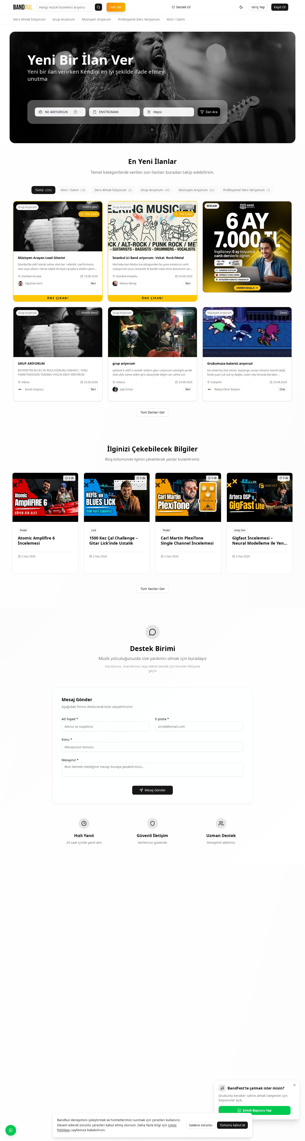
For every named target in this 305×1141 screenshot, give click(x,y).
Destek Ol (183, 7)
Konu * (67, 739)
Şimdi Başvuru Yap (257, 1110)
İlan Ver (116, 7)
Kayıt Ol (280, 7)
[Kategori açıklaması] (75, 112)
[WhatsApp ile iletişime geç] (10, 1130)
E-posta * (162, 719)
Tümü (43, 190)
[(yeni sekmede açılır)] (247, 246)
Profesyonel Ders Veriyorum (139, 19)
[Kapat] (294, 1085)
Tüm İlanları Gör (152, 412)
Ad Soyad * (70, 719)
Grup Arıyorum (63, 19)
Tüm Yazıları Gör (152, 589)
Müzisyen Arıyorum (96, 19)
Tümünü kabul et (232, 1125)
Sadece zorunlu (200, 1125)
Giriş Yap (258, 7)
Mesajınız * (70, 760)
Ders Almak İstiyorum (29, 19)
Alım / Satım (176, 19)
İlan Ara (211, 112)
